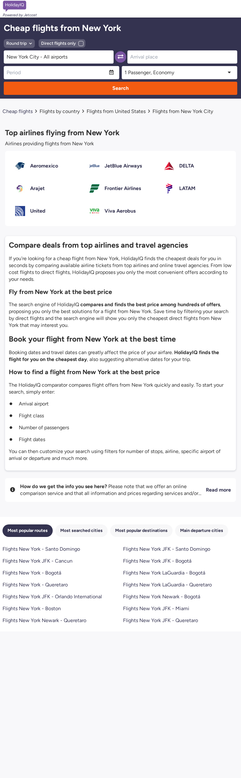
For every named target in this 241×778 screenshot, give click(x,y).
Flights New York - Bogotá (32, 573)
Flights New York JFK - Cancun (37, 561)
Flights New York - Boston (32, 608)
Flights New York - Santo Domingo (41, 549)
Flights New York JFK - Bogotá (157, 561)
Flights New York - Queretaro (35, 585)
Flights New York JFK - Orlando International (52, 597)
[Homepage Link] (20, 6)
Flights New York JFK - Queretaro (160, 620)
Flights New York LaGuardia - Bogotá (164, 573)
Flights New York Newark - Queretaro (44, 620)
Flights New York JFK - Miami (156, 608)
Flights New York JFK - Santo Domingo (166, 549)
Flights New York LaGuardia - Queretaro (167, 585)
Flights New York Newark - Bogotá (161, 597)
